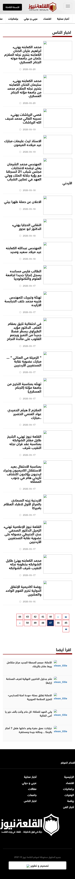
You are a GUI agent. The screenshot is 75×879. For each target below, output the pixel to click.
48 (43, 623)
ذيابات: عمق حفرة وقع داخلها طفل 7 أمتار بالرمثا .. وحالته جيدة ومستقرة (28, 730)
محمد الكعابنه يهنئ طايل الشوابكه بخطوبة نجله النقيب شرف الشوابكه (23, 564)
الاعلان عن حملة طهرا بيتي (22, 201)
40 (50, 616)
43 (27, 616)
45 (66, 623)
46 (58, 623)
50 (27, 623)
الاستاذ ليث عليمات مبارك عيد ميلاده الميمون (22, 142)
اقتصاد (47, 18)
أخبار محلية (63, 18)
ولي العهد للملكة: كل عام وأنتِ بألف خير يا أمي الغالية (28, 713)
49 (35, 623)
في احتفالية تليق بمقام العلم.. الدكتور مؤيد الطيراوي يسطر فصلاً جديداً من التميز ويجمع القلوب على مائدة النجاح (24, 330)
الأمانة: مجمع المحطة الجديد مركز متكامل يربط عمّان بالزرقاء (29, 664)
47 (50, 623)
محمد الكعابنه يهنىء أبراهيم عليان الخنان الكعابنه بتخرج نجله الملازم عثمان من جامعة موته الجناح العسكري (22, 54)
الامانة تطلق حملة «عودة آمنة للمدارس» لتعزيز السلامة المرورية (30, 697)
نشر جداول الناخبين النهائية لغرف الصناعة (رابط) (29, 680)
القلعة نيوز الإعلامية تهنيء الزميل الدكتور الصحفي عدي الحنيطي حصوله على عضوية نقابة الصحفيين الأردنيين (22, 533)
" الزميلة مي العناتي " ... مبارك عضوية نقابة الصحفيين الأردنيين (24, 361)
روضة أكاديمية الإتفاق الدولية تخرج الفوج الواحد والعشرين (23, 590)
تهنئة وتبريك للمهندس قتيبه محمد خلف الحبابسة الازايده (23, 301)
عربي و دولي (31, 18)
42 (35, 616)
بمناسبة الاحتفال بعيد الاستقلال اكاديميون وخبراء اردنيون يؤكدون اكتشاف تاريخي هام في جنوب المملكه (22, 473)
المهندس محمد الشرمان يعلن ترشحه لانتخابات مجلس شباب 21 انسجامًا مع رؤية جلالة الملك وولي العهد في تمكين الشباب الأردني (38, 173)
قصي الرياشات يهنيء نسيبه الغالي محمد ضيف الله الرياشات (23, 118)
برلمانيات (13, 18)
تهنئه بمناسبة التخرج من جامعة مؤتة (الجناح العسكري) (24, 387)
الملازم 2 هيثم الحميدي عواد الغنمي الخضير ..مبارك (24, 413)
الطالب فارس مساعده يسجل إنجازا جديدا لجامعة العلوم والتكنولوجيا (23, 274)
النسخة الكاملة (12, 7)
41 (43, 616)
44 (19, 616)
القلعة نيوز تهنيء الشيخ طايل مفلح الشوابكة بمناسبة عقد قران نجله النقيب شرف (24, 441)
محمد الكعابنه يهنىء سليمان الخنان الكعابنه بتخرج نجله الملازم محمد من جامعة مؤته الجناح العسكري (24, 87)
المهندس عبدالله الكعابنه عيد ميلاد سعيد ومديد (23, 249)
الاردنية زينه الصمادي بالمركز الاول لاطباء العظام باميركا (22, 504)
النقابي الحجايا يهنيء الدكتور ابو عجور (26, 226)
